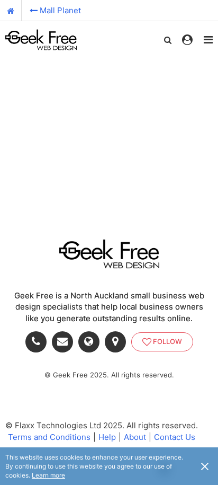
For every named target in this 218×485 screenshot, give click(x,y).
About (135, 437)
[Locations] (118, 341)
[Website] (91, 341)
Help (107, 437)
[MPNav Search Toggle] (168, 39)
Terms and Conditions (49, 437)
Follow (167, 341)
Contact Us (174, 437)
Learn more (48, 475)
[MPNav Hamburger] (208, 39)
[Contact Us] (65, 341)
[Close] (205, 466)
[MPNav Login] (187, 39)
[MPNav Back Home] (11, 10)
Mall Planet (60, 10)
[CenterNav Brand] (41, 39)
